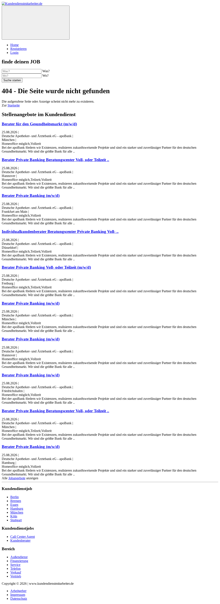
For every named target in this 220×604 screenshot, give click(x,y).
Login (14, 52)
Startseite (14, 105)
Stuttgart (16, 520)
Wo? (45, 75)
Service (15, 565)
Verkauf (15, 572)
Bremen (15, 501)
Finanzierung (19, 561)
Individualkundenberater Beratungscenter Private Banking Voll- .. (60, 231)
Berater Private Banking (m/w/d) (31, 195)
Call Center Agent (22, 536)
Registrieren (18, 49)
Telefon (15, 568)
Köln (13, 516)
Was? (46, 71)
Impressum (17, 595)
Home (14, 45)
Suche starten (12, 80)
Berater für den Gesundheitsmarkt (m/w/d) (39, 124)
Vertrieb (15, 576)
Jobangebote (16, 478)
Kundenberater (20, 540)
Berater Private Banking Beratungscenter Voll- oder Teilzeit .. (55, 159)
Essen (14, 505)
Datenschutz (18, 598)
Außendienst (19, 557)
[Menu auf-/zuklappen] (36, 23)
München (16, 512)
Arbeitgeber (18, 591)
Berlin (14, 497)
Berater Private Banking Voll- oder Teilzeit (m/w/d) (46, 267)
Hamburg (16, 508)
